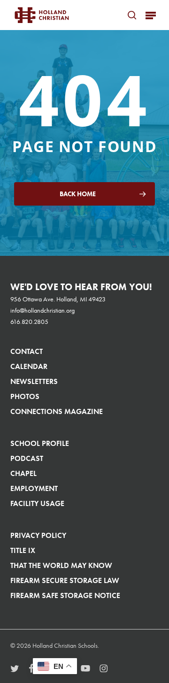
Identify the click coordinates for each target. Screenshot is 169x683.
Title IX (22, 550)
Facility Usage (37, 503)
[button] (151, 15)
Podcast (26, 458)
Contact (26, 351)
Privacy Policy (38, 535)
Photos (24, 396)
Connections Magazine (56, 411)
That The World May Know (61, 565)
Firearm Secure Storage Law (64, 580)
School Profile (39, 443)
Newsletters (34, 381)
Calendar (28, 366)
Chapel (23, 473)
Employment (34, 488)
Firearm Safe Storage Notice (65, 595)
